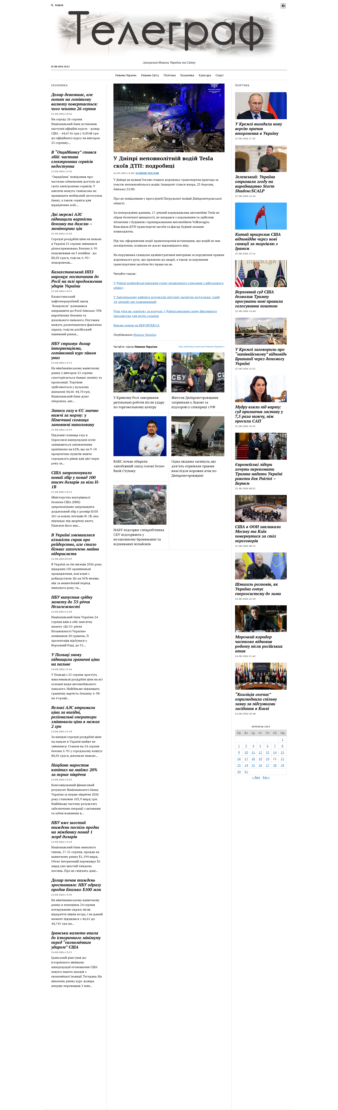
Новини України (125, 75)
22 (282, 759)
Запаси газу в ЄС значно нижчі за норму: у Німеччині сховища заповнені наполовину (75, 417)
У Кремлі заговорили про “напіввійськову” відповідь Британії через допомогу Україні (261, 356)
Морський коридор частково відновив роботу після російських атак (259, 643)
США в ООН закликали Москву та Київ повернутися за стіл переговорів (258, 533)
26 (260, 765)
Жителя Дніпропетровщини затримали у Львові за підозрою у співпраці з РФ (194, 402)
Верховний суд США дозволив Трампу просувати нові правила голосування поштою (259, 298)
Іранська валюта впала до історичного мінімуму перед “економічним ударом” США (76, 940)
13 (267, 752)
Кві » (266, 777)
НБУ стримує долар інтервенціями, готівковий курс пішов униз (73, 350)
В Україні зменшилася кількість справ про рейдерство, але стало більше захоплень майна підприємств (75, 544)
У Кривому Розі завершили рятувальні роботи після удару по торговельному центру (138, 402)
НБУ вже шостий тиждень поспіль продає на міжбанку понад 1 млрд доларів (75, 829)
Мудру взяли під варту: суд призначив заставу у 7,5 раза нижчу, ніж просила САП (259, 414)
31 (246, 772)
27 (267, 765)
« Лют (256, 777)
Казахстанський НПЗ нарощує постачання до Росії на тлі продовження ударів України (76, 278)
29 (282, 765)
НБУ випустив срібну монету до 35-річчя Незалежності (71, 602)
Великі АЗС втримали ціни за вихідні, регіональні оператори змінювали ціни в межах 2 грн (75, 717)
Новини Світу (150, 75)
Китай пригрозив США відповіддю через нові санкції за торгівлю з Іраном (258, 241)
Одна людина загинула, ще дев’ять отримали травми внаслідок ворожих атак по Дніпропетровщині (193, 468)
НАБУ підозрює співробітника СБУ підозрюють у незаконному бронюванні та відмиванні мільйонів (138, 536)
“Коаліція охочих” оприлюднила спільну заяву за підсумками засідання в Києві (256, 701)
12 (260, 752)
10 (246, 752)
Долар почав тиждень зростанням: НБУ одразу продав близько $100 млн (76, 885)
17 (246, 759)
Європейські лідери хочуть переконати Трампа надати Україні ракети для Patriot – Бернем (258, 474)
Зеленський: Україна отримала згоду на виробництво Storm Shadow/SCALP (255, 183)
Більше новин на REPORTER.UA (136, 325)
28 (275, 765)
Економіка (187, 75)
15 (282, 752)
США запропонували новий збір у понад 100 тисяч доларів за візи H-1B (75, 479)
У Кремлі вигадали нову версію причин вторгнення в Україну (258, 129)
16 (239, 759)
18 (253, 759)
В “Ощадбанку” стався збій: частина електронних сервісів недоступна (73, 159)
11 (253, 752)
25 (253, 765)
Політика (170, 75)
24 (246, 765)
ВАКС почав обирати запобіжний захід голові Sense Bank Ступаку (139, 466)
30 (239, 772)
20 (267, 759)
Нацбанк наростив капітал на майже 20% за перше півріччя (74, 770)
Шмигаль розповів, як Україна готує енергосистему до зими (258, 589)
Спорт (220, 75)
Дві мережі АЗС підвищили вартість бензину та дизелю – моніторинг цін (71, 221)
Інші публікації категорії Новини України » (202, 346)
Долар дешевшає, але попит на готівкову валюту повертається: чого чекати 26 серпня (74, 101)
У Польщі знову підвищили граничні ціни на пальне (75, 659)
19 (260, 759)
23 (239, 765)
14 (275, 752)
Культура (205, 75)
